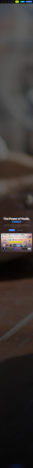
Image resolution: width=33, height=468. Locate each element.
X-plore (17, 1)
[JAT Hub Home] (1, 2)
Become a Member (20, 230)
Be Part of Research (12, 2)
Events (6, 1)
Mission (9, 1)
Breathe (23, 1)
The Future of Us (29, 1)
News (3, 1)
